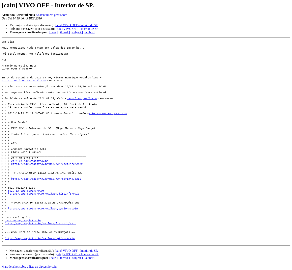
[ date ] (53, 32)
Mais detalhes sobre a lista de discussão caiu (29, 266)
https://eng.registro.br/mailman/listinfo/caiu (47, 163)
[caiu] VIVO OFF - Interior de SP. (76, 25)
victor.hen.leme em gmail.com (24, 80)
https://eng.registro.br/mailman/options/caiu (46, 178)
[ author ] (89, 32)
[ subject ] (77, 32)
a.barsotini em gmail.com (51, 14)
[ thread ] (64, 32)
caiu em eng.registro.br (29, 160)
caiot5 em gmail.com (82, 98)
